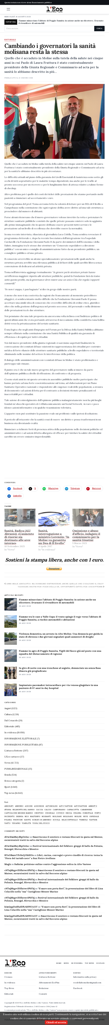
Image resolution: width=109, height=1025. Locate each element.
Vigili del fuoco (41, 823)
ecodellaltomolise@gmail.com (87, 982)
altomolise (52, 806)
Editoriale (10, 40)
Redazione (44, 988)
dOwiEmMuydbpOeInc (16, 837)
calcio (48, 810)
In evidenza (10, 732)
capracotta (73, 810)
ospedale (94, 816)
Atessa (7, 810)
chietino (39, 813)
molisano (68, 816)
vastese (93, 820)
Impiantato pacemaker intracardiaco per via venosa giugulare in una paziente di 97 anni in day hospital (58, 686)
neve (85, 816)
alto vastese (66, 806)
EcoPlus (100, 963)
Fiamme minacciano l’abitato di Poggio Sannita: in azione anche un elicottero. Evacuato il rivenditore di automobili (57, 601)
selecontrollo (70, 820)
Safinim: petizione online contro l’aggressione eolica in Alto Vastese (52, 864)
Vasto (7, 823)
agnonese (39, 806)
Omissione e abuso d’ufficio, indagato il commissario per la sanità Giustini (86, 535)
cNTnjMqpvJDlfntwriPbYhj (19, 870)
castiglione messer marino (18, 813)
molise (78, 816)
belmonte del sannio (24, 810)
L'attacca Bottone (13, 750)
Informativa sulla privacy (84, 977)
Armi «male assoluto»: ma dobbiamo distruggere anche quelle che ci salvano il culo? (55, 584)
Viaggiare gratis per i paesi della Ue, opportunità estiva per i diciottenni (60, 587)
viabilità (26, 823)
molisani (57, 816)
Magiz (7, 864)
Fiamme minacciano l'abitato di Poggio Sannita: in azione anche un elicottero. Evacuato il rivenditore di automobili (61, 21)
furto (98, 813)
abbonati (9, 806)
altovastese (80, 806)
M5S (27, 816)
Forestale (88, 813)
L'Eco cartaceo (12, 756)
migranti (46, 816)
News (7, 762)
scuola (56, 820)
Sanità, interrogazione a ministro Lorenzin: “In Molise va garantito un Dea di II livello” (53, 537)
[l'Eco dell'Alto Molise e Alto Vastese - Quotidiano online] (54, 9)
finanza (77, 813)
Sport (7, 787)
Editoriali (8, 994)
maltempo (35, 816)
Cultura (8, 714)
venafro (16, 823)
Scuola (7, 774)
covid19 (60, 813)
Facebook (77, 988)
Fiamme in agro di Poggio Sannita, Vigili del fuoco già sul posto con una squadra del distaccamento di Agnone (60, 652)
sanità (27, 820)
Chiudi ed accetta (56, 1022)
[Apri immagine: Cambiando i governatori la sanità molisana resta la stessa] (54, 121)
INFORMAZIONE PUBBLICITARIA (21, 744)
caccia (39, 810)
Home (58, 963)
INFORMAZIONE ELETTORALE (20, 738)
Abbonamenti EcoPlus (49, 982)
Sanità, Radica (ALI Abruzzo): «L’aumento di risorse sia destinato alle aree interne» (19, 537)
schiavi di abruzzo (41, 820)
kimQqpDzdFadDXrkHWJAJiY (21, 906)
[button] (8, 9)
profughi (18, 820)
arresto (93, 806)
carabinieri (86, 810)
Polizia (8, 820)
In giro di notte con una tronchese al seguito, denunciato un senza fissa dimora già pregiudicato (60, 669)
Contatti (43, 994)
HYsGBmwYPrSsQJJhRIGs (19, 855)
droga (69, 813)
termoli (83, 820)
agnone (29, 806)
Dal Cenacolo (11, 720)
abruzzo (19, 806)
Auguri (7, 708)
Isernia (19, 816)
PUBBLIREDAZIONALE (16, 768)
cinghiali (50, 813)
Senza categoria (12, 780)
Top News (89, 963)
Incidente (9, 816)
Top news (9, 793)
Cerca (99, 28)
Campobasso (59, 810)
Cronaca (8, 977)
